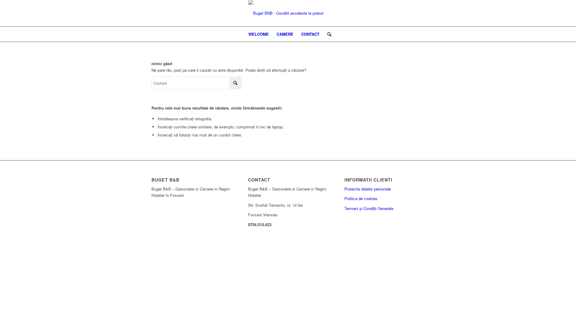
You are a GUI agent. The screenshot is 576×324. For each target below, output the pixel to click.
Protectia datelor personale (367, 189)
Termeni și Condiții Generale (368, 208)
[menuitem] (258, 34)
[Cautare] (327, 34)
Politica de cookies (360, 198)
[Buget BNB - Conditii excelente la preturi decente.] (288, 13)
